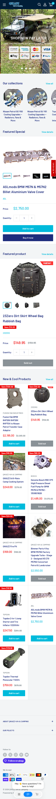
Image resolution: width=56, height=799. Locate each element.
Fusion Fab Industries (13, 413)
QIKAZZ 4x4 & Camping (12, 474)
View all (49, 83)
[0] (51, 4)
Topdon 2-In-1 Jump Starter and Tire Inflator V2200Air (12, 621)
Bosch (34, 476)
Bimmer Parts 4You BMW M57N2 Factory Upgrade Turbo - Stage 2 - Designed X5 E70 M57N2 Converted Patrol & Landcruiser (41, 556)
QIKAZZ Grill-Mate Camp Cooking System (13, 480)
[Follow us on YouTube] (27, 755)
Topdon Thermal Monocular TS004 (11, 678)
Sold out (28, 362)
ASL (4, 198)
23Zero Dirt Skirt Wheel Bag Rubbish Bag (42, 413)
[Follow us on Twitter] (10, 755)
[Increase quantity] (32, 218)
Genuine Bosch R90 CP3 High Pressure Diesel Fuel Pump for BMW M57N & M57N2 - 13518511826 (42, 487)
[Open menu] (4, 5)
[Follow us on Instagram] (16, 755)
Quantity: (7, 218)
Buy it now (28, 237)
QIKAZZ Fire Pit (10, 546)
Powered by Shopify (11, 793)
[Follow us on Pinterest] (21, 755)
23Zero (6, 333)
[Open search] (39, 4)
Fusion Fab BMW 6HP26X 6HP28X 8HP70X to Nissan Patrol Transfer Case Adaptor (12, 424)
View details (47, 132)
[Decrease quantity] (16, 218)
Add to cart (28, 228)
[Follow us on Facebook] (5, 755)
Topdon (6, 614)
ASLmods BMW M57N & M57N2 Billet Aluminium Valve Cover (42, 613)
